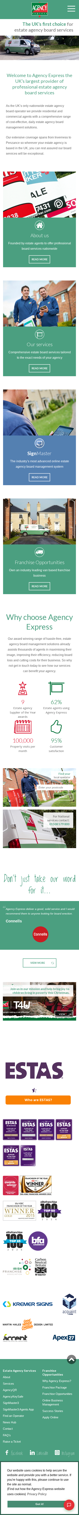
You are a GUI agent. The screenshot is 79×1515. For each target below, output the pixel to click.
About (6, 1377)
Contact (8, 1428)
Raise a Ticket (12, 1441)
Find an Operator (13, 1415)
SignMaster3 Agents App (18, 1409)
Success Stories (52, 1411)
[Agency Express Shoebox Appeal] (39, 1001)
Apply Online (50, 1417)
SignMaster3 (11, 1402)
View (62, 1014)
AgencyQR (10, 1390)
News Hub (9, 1422)
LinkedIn (42, 1453)
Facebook (17, 1453)
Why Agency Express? (56, 1381)
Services (8, 1383)
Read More (40, 259)
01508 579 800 (59, 824)
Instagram (68, 1453)
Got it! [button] (39, 1504)
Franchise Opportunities (57, 1393)
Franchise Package (54, 1387)
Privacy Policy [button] (37, 1494)
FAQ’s (7, 1435)
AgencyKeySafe (13, 1396)
